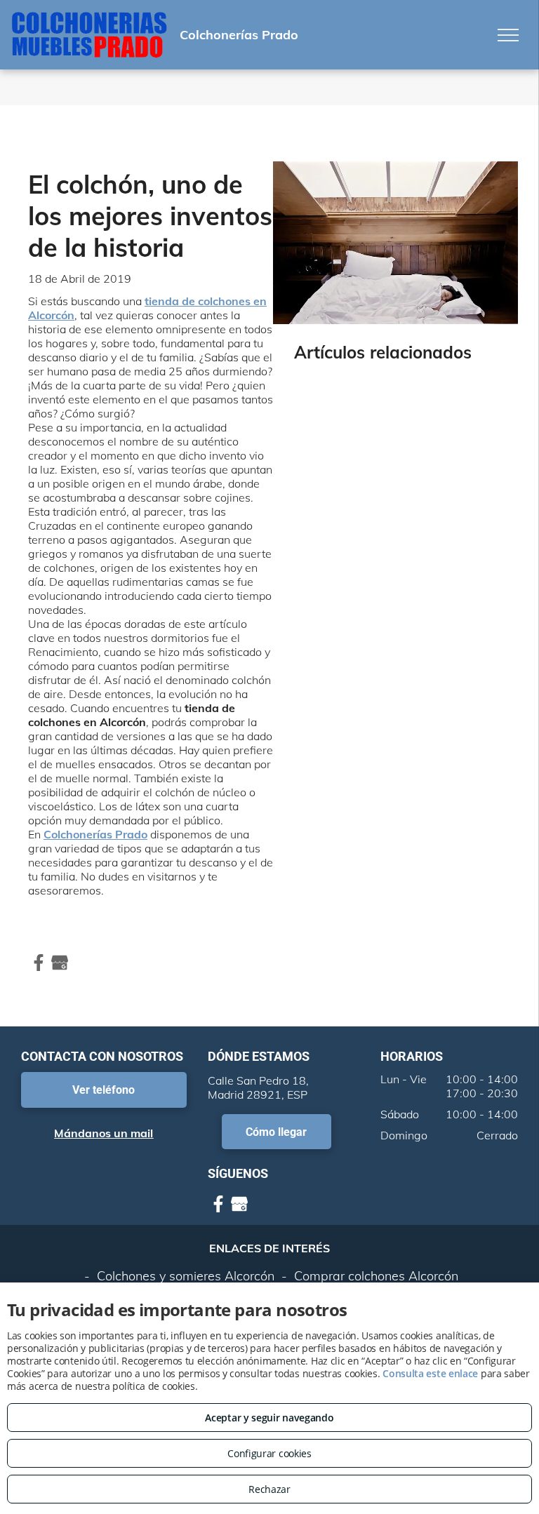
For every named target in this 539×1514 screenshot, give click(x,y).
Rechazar (269, 1489)
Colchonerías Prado (95, 834)
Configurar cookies (269, 1453)
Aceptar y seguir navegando (269, 1417)
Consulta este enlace (430, 1373)
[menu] (508, 35)
